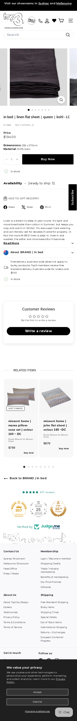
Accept (37, 692)
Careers (7, 607)
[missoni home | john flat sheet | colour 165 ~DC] (56, 396)
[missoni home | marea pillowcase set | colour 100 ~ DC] (21, 396)
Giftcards (46, 587)
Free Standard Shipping (54, 602)
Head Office (10, 568)
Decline (37, 701)
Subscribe (72, 197)
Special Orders (49, 617)
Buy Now (48, 159)
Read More (11, 243)
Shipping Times (50, 612)
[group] (21, 418)
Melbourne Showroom (16, 563)
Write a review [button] (38, 331)
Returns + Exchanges (53, 632)
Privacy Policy (11, 617)
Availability (29, 183)
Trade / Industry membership (50, 570)
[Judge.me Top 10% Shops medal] (58, 509)
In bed (7, 124)
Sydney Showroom (14, 558)
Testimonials (10, 612)
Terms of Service (12, 627)
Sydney (43, 3)
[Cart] (61, 21)
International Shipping (54, 627)
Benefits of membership (55, 577)
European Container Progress (52, 639)
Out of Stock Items (51, 622)
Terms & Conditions (14, 622)
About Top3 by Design (16, 602)
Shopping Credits (51, 563)
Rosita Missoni (15, 439)
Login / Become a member (56, 558)
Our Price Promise (51, 582)
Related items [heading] (24, 370)
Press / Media (11, 573)
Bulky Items (47, 607)
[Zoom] (61, 100)
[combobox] (38, 35)
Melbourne (64, 3)
